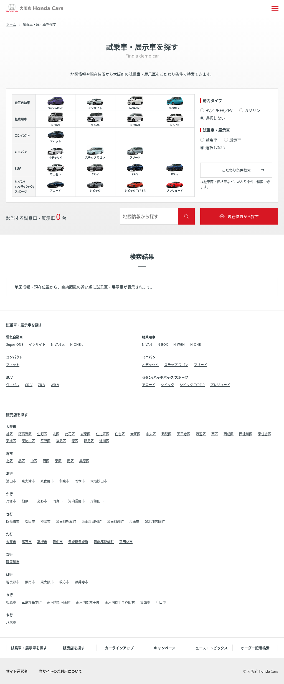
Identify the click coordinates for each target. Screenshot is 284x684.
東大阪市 (47, 581)
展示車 (235, 139)
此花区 (70, 433)
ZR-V (41, 384)
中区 (34, 460)
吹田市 (30, 521)
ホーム (11, 24)
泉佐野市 (47, 481)
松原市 (11, 602)
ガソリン (252, 110)
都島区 (89, 440)
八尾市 (11, 622)
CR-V (28, 384)
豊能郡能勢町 (104, 541)
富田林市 (126, 541)
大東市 (11, 541)
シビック (167, 384)
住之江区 (102, 433)
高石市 (27, 541)
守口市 (161, 602)
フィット (12, 364)
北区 (56, 433)
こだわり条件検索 (236, 170)
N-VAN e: (58, 344)
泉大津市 (28, 481)
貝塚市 (11, 501)
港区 (75, 440)
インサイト (37, 344)
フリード (200, 364)
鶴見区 (166, 433)
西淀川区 (245, 433)
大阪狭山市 (98, 481)
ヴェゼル (12, 384)
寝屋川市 (12, 561)
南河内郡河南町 (58, 602)
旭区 (9, 433)
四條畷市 (12, 521)
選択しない (215, 118)
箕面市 (145, 602)
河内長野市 (76, 501)
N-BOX (163, 344)
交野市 (42, 501)
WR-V (55, 384)
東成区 (11, 440)
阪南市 (30, 581)
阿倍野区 (25, 433)
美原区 (84, 460)
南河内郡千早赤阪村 (120, 602)
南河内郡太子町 (87, 602)
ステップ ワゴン (176, 364)
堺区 (21, 460)
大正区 (135, 433)
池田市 (11, 481)
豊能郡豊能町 (78, 541)
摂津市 (45, 521)
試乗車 (211, 139)
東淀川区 (28, 440)
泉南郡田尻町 (92, 521)
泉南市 (134, 521)
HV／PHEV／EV (219, 110)
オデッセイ (150, 364)
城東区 (85, 433)
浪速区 (201, 433)
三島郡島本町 (32, 602)
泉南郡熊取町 (66, 521)
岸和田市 (97, 501)
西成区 (229, 433)
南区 (70, 460)
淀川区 (104, 440)
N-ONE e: (77, 344)
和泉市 (64, 481)
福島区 (61, 440)
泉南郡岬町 (115, 521)
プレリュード (220, 384)
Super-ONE (14, 344)
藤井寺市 (81, 581)
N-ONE (195, 344)
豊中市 (58, 541)
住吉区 (120, 433)
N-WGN (179, 344)
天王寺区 (183, 433)
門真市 (58, 501)
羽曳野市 (12, 581)
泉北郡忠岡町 (155, 521)
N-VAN (147, 344)
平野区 (45, 440)
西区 (214, 433)
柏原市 (27, 501)
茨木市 (80, 481)
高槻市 (42, 541)
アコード (148, 384)
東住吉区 (264, 433)
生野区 (42, 433)
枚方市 (64, 581)
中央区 (151, 433)
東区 (58, 460)
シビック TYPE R (192, 384)
